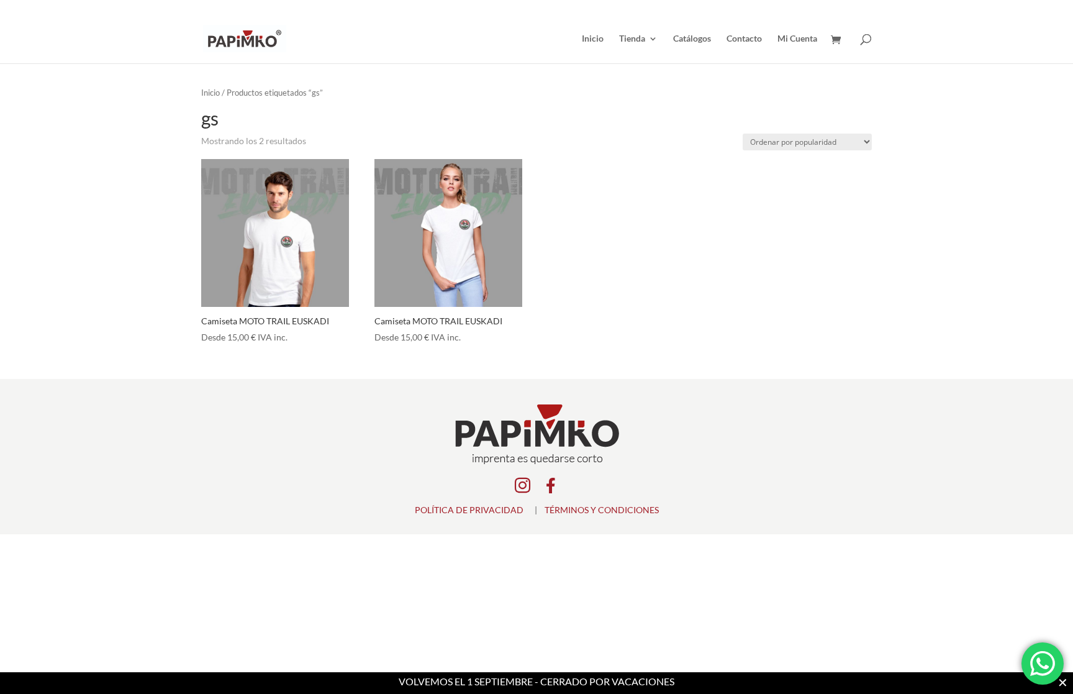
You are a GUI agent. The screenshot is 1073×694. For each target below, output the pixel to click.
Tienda (632, 38)
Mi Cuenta (797, 38)
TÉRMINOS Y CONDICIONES (602, 510)
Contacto (744, 38)
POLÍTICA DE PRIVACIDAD (469, 510)
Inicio (593, 38)
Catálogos (692, 38)
